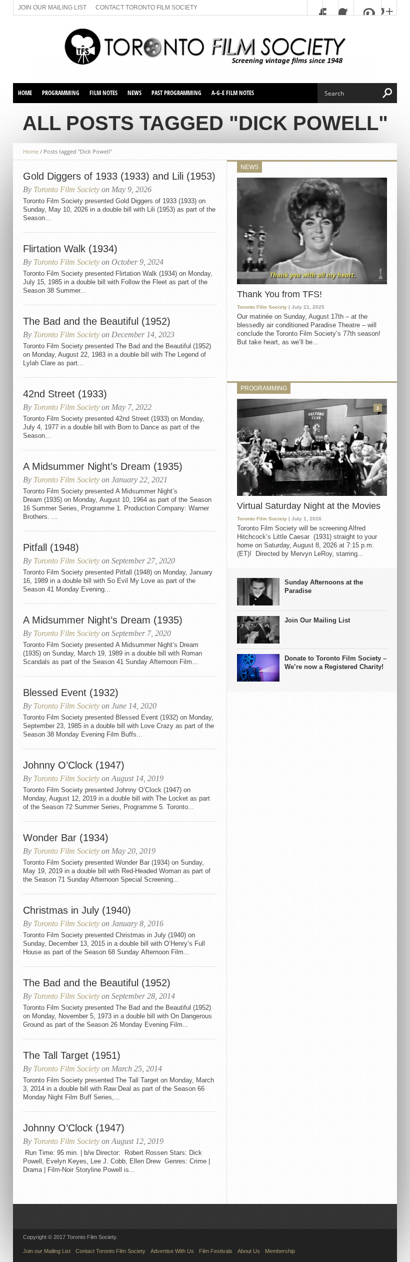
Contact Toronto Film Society (147, 7)
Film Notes (104, 93)
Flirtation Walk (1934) (70, 248)
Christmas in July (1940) (77, 910)
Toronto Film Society (67, 189)
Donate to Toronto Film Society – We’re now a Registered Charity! (335, 663)
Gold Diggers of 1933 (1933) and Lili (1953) (119, 176)
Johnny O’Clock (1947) (73, 765)
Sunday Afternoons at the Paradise (323, 586)
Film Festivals (215, 1251)
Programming (61, 93)
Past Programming (177, 93)
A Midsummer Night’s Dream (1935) (102, 466)
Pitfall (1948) (51, 547)
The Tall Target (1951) (71, 1055)
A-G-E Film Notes (233, 93)
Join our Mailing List (52, 7)
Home (25, 93)
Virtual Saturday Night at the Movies (308, 506)
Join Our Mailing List (317, 620)
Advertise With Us (172, 1251)
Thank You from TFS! (279, 294)
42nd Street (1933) (65, 393)
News (135, 93)
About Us (249, 1251)
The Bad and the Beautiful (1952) (96, 321)
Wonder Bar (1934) (65, 837)
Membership (280, 1251)
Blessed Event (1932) (70, 692)
